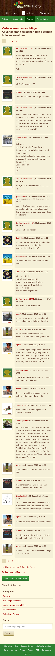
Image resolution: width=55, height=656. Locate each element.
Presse (22, 650)
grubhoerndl (21, 197)
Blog (16, 646)
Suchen (8, 633)
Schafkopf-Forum (13, 572)
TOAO (18, 92)
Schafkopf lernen (27, 646)
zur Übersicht (8, 567)
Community (18, 19)
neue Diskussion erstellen (15, 578)
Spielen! (5, 19)
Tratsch (6, 596)
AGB (37, 650)
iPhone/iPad (8, 646)
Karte (6, 650)
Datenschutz (46, 650)
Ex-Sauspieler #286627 (25, 77)
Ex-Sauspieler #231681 (25, 49)
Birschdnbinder (22, 496)
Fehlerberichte (9, 610)
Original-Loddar (22, 137)
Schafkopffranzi (22, 421)
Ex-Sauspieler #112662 (25, 299)
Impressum (27, 654)
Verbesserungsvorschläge (19, 28)
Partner (30, 650)
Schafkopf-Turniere (11, 614)
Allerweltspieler (22, 371)
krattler (19, 329)
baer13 (18, 314)
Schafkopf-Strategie (12, 601)
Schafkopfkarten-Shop (43, 646)
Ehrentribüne (42, 19)
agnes (18, 345)
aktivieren (31, 13)
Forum (30, 19)
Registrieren (11, 13)
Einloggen (44, 13)
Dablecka (19, 238)
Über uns (14, 650)
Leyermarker (21, 405)
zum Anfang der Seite (25, 567)
